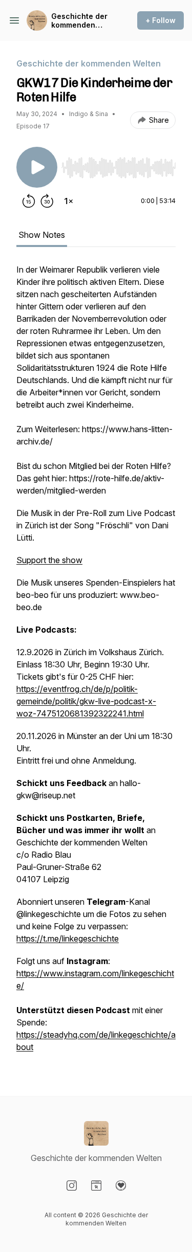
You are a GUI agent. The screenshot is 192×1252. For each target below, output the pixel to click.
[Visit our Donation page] (121, 1185)
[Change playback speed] (68, 201)
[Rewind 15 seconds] (29, 201)
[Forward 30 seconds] (47, 201)
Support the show (49, 560)
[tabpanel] (96, 663)
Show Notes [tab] (41, 235)
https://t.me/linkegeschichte (67, 938)
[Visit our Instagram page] (72, 1185)
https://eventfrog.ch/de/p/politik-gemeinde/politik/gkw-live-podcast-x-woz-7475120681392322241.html (86, 701)
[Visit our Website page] (96, 1185)
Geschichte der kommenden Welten (79, 21)
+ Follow (160, 20)
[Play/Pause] (36, 167)
